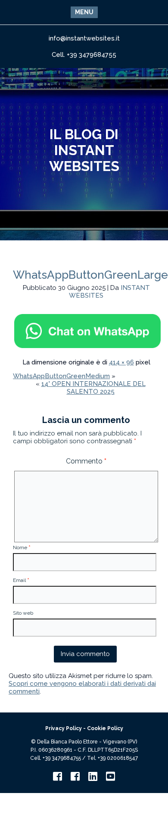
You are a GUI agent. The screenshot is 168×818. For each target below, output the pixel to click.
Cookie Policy (105, 728)
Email (21, 580)
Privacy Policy (63, 728)
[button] (84, 12)
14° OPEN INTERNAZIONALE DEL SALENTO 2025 (93, 387)
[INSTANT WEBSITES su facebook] (57, 778)
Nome (22, 547)
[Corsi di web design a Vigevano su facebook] (75, 778)
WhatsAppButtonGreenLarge (90, 274)
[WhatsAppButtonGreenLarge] (87, 347)
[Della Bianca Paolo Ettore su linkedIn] (92, 778)
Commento (86, 461)
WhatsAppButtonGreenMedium (61, 376)
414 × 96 (121, 362)
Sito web (23, 613)
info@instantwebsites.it (84, 38)
